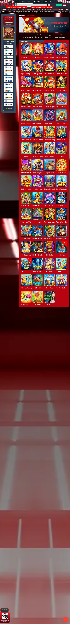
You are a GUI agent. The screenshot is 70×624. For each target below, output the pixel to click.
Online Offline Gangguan (9, 107)
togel (38, 9)
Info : (3, 12)
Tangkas (49, 9)
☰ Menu (4, 610)
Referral (61, 9)
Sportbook (9, 9)
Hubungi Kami (48, 1)
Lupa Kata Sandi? (60, 1)
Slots (19, 9)
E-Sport (15, 9)
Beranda (4, 9)
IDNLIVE (24, 9)
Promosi (66, 9)
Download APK (27, 1)
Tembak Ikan (55, 9)
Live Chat (38, 1)
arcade (29, 9)
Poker (33, 9)
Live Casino (44, 9)
